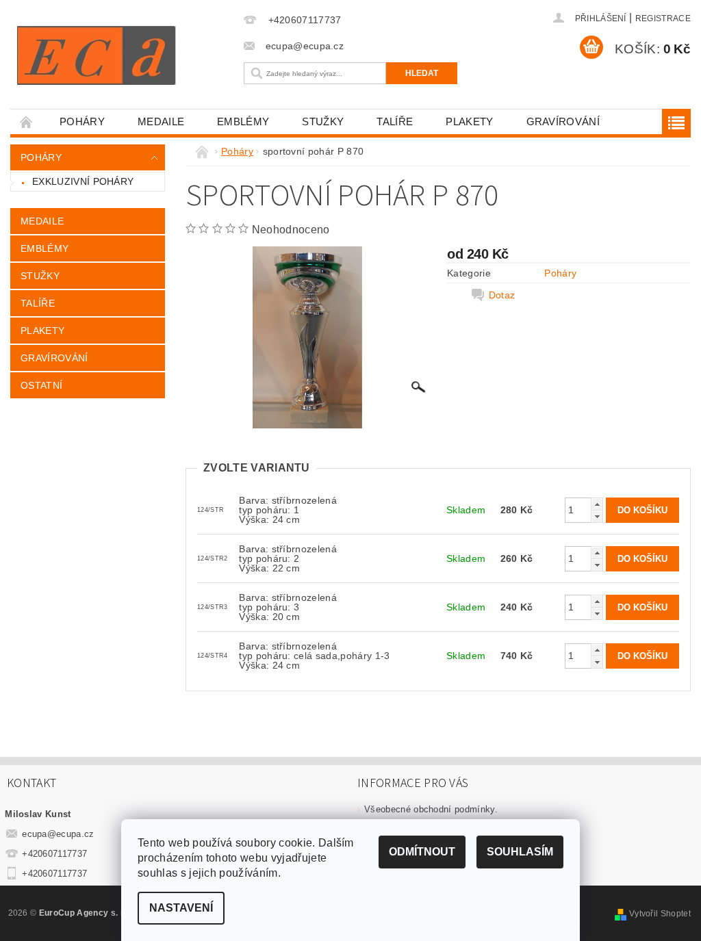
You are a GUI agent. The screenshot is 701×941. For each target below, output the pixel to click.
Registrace (663, 18)
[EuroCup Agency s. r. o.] (123, 55)
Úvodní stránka (26, 121)
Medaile (161, 121)
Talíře (395, 121)
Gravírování (563, 121)
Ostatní (41, 385)
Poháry (82, 121)
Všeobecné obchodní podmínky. (431, 809)
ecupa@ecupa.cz (58, 834)
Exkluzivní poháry (82, 181)
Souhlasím (520, 852)
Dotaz (502, 294)
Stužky (323, 121)
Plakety (469, 121)
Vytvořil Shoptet (660, 913)
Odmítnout (422, 852)
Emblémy (243, 121)
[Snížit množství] (597, 516)
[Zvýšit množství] (597, 504)
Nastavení (181, 908)
